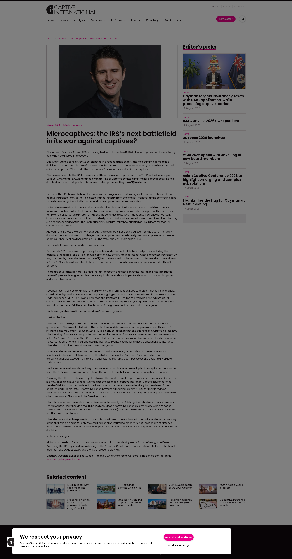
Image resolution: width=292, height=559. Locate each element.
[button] (12, 542)
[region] (121, 541)
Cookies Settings (178, 545)
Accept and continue (178, 537)
